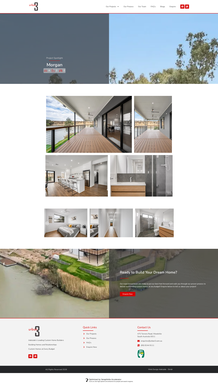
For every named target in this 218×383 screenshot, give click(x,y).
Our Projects (111, 6)
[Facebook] (182, 7)
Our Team (142, 6)
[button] (47, 223)
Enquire (173, 6)
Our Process (129, 6)
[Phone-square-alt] (187, 7)
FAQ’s (153, 6)
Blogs (162, 6)
